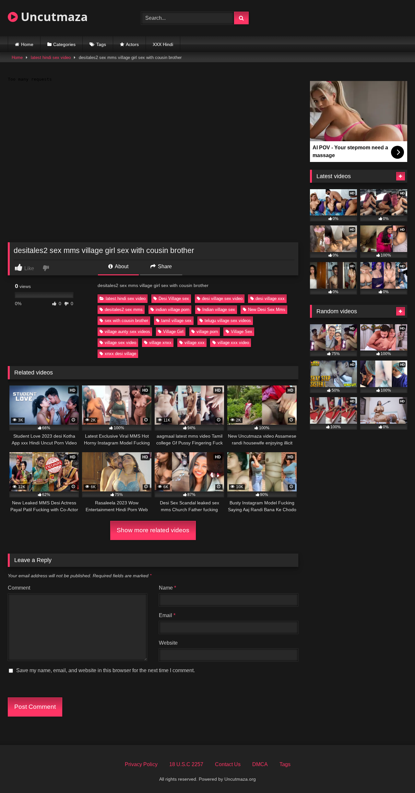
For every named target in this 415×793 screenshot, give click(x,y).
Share (164, 266)
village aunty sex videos (127, 331)
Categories (64, 44)
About (121, 266)
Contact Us (228, 764)
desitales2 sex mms (124, 309)
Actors (132, 44)
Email (167, 615)
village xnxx (160, 342)
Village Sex (241, 331)
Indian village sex (218, 309)
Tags (101, 44)
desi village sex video (222, 298)
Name (167, 588)
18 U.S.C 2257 (186, 764)
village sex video (120, 342)
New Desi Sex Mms (266, 309)
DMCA (260, 764)
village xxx (194, 342)
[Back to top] (395, 773)
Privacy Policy (141, 764)
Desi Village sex (174, 298)
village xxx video (233, 342)
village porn (207, 331)
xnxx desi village (120, 353)
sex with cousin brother (126, 320)
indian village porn (172, 309)
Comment (19, 588)
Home (27, 44)
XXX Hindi (163, 44)
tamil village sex (176, 320)
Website (168, 643)
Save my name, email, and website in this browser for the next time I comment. (105, 670)
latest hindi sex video (51, 57)
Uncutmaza (53, 17)
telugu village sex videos (228, 320)
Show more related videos (153, 530)
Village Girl (173, 331)
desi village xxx (270, 298)
